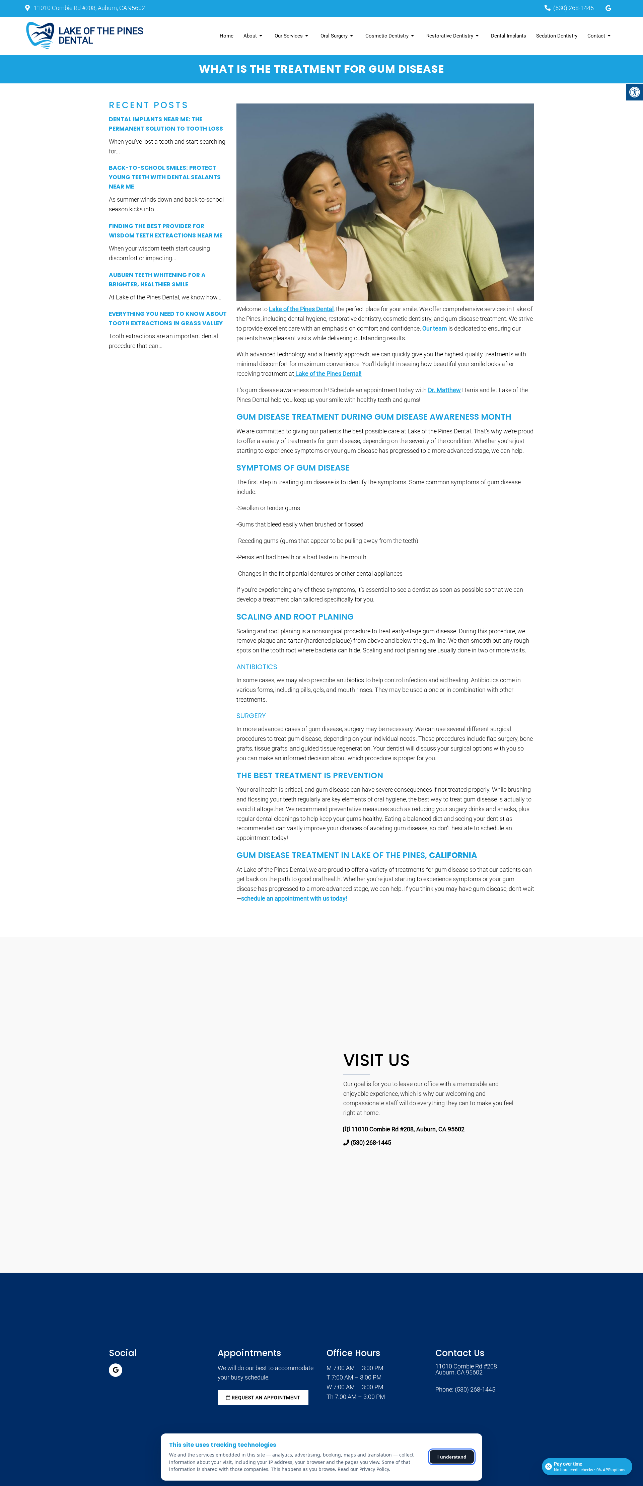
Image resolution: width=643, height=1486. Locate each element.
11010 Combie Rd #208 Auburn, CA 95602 (466, 1369)
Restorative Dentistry (449, 36)
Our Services (289, 36)
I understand (452, 1457)
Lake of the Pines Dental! (328, 373)
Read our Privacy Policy (363, 1469)
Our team (434, 328)
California (453, 855)
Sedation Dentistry (556, 36)
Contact (596, 36)
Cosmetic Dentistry (387, 36)
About (250, 36)
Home (226, 36)
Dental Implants (508, 36)
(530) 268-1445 (573, 7)
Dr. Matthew (444, 390)
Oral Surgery (334, 36)
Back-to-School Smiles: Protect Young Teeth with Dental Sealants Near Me (165, 177)
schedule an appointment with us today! (294, 898)
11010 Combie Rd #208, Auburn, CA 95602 (88, 7)
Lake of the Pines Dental (301, 308)
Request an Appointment (265, 1397)
